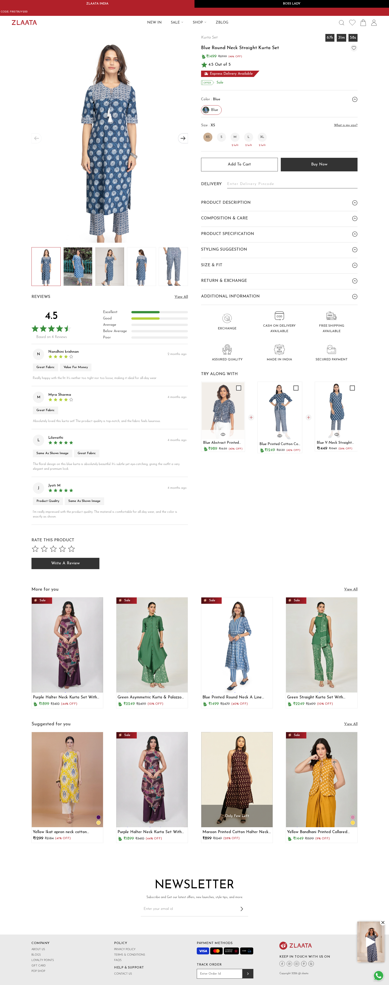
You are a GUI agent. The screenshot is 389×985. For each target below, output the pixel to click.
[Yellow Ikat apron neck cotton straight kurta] (67, 779)
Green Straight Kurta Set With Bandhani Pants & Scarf (315, 697)
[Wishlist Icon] (352, 22)
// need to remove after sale (55, 646)
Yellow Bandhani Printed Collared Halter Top (317, 832)
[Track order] (248, 973)
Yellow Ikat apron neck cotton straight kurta (60, 832)
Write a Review (65, 563)
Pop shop (38, 971)
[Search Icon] (341, 22)
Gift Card (38, 965)
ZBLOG (222, 22)
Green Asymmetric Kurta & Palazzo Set (150, 697)
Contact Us (123, 974)
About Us (38, 949)
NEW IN (154, 22)
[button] (183, 138)
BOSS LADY (291, 3)
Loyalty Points (42, 960)
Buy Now (319, 165)
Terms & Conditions (129, 955)
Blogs (36, 955)
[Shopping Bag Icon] (363, 22)
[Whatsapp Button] (378, 976)
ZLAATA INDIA (97, 3)
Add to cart (239, 165)
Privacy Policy (124, 949)
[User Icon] (374, 22)
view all (181, 297)
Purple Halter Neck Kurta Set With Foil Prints (65, 697)
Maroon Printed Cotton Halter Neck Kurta (235, 832)
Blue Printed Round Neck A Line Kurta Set (232, 697)
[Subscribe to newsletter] (241, 909)
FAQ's (118, 960)
